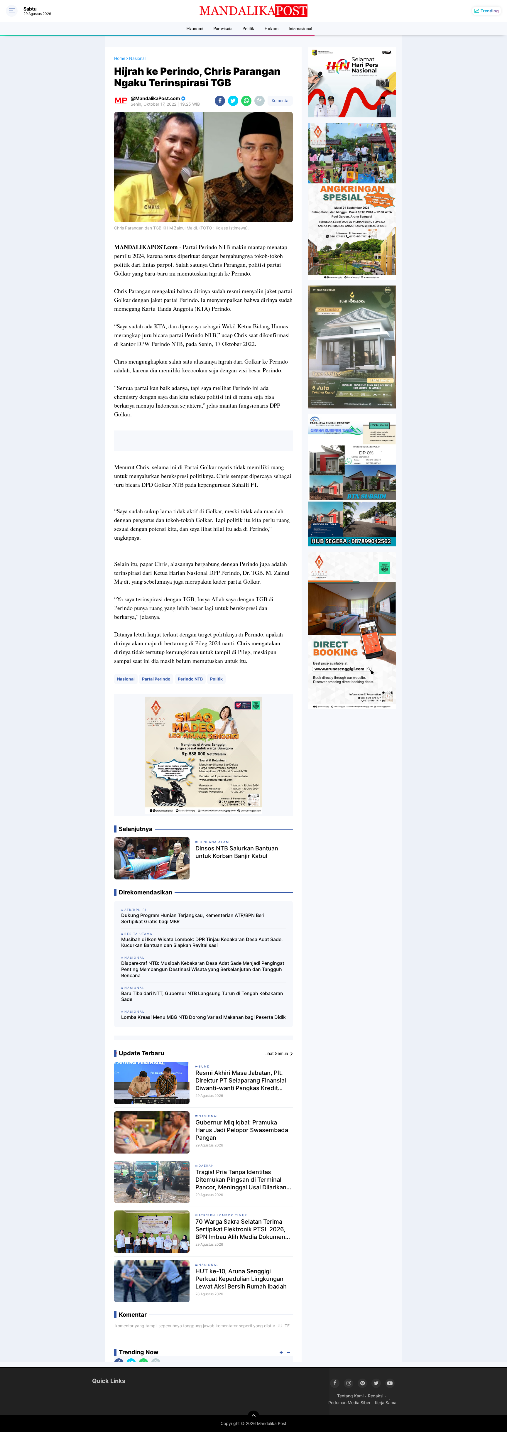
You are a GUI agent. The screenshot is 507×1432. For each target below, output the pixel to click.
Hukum (271, 28)
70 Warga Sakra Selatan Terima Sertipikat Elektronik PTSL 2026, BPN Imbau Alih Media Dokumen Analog (240, 1229)
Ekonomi (194, 28)
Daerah (206, 1165)
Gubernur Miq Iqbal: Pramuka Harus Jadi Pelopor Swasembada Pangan (241, 1130)
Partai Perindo (156, 678)
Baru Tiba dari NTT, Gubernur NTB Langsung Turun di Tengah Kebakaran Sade (202, 996)
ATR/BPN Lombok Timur (223, 1215)
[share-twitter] (233, 101)
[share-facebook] (220, 101)
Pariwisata (222, 28)
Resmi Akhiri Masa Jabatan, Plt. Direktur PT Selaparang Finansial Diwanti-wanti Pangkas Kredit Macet (240, 1080)
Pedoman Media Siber (349, 1402)
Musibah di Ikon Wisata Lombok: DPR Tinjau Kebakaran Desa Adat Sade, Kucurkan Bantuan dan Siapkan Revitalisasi (202, 942)
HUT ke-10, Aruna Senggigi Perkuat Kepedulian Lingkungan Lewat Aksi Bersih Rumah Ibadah (241, 1279)
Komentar (280, 100)
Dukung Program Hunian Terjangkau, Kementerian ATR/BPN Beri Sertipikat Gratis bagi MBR (192, 918)
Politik (248, 28)
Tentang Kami (350, 1395)
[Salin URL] (259, 101)
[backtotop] (253, 1416)
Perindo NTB (190, 678)
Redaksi (375, 1395)
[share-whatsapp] (246, 101)
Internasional (300, 28)
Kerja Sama (385, 1402)
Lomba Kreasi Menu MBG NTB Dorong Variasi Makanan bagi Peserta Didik (203, 1017)
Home (119, 58)
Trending (490, 10)
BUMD (204, 1066)
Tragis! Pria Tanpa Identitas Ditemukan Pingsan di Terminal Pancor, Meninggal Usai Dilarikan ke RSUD (240, 1179)
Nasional (126, 678)
